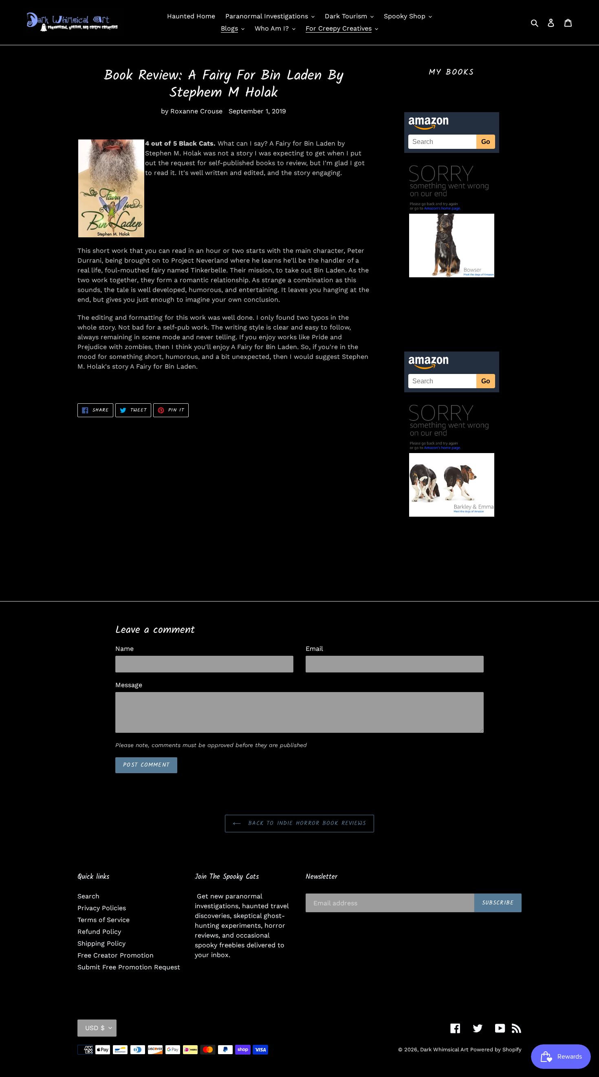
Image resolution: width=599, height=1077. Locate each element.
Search (88, 896)
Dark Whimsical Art (444, 1049)
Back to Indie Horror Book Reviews (305, 823)
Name (124, 648)
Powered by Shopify (496, 1049)
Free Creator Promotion (115, 955)
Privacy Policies (101, 908)
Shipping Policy (101, 943)
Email (314, 648)
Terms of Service (103, 920)
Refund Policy (99, 931)
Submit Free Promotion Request (128, 967)
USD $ (95, 1028)
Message (128, 685)
